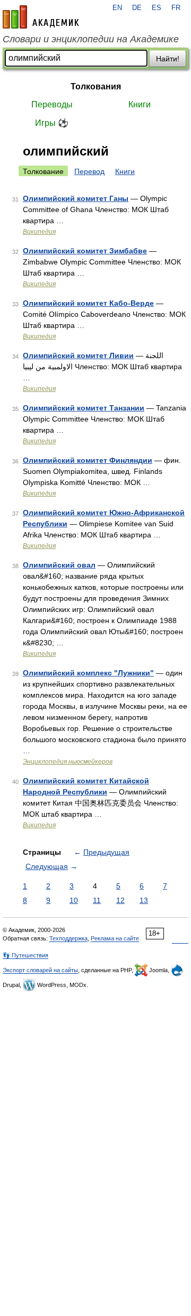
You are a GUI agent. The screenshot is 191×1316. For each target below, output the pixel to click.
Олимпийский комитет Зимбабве (85, 250)
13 (144, 900)
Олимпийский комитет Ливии (78, 355)
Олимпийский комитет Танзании (83, 408)
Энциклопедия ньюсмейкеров (67, 761)
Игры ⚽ (51, 122)
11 (97, 900)
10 (74, 900)
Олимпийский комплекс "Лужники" (88, 673)
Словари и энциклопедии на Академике (91, 39)
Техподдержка (68, 938)
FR (175, 8)
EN (117, 8)
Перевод (89, 171)
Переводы (52, 104)
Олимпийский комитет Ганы (75, 198)
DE (137, 8)
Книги (139, 104)
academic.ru (41, 17)
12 (120, 900)
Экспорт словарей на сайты (40, 970)
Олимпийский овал (59, 565)
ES (156, 8)
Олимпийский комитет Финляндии (87, 460)
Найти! (167, 58)
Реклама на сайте (115, 938)
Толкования (96, 86)
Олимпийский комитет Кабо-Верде (88, 303)
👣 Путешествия (25, 955)
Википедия (39, 231)
